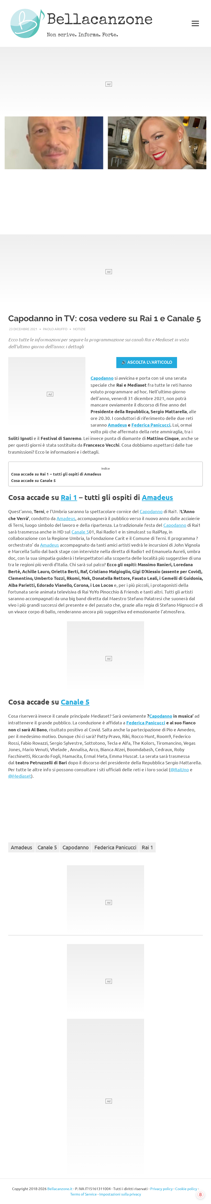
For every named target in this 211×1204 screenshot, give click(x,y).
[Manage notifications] (200, 1195)
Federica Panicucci (150, 425)
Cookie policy (186, 1188)
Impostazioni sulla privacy (120, 1194)
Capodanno (102, 378)
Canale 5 (80, 531)
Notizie (79, 329)
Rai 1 (69, 497)
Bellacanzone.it (60, 1188)
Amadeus (117, 425)
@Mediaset (19, 775)
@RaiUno (179, 769)
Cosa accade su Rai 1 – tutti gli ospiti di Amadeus (56, 474)
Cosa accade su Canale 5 (33, 480)
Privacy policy (161, 1188)
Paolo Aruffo (55, 329)
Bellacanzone (100, 21)
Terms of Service (83, 1194)
